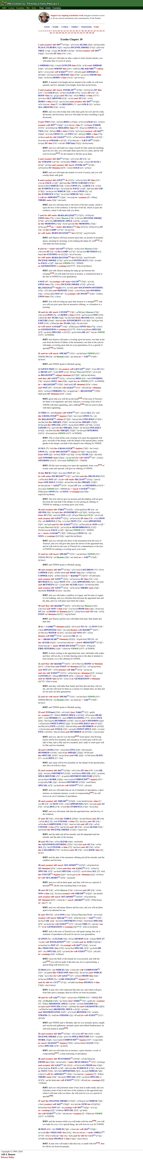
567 (56, 1053)
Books (34, 8)
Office (28, 8)
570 (97, 1143)
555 (97, 240)
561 (100, 465)
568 (51, 1096)
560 (82, 404)
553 (58, 153)
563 (91, 792)
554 (49, 226)
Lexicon (11, 8)
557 (96, 301)
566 (66, 1028)
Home (41, 8)
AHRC (4, 8)
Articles (48, 8)
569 (94, 1121)
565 (48, 961)
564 (51, 885)
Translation (20, 8)
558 (51, 348)
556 (52, 273)
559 (80, 398)
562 (77, 736)
